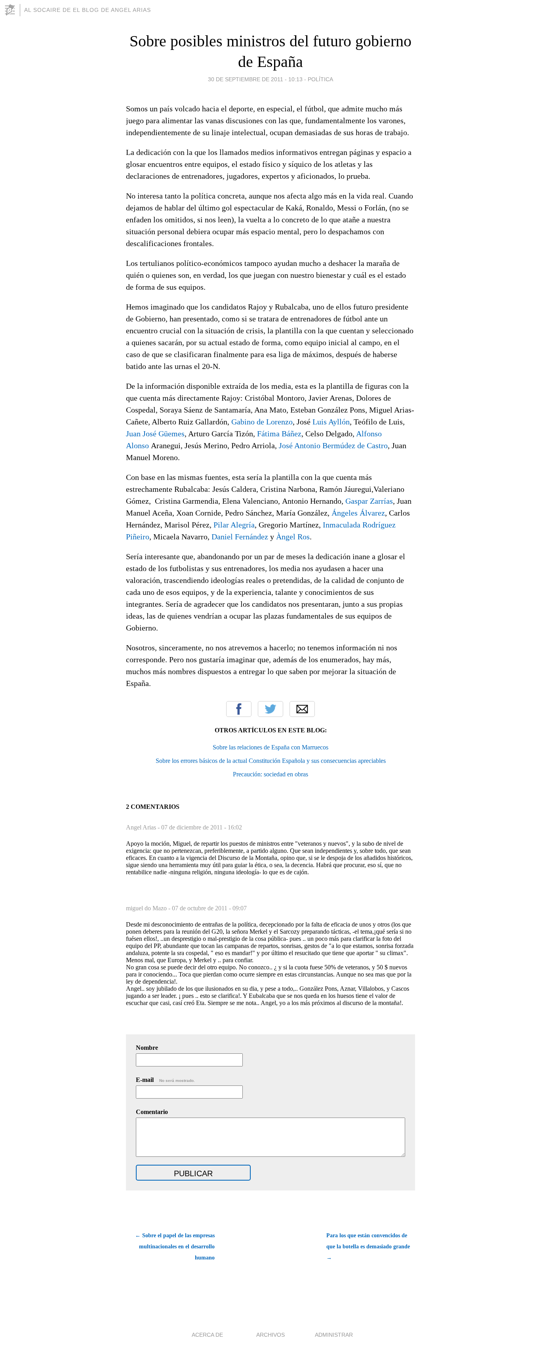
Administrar (334, 1335)
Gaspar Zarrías (369, 501)
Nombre (147, 1047)
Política (320, 79)
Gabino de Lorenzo (262, 421)
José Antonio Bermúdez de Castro (333, 445)
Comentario (152, 1111)
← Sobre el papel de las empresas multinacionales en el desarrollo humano (175, 1247)
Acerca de (207, 1335)
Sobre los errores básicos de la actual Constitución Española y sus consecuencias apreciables (271, 760)
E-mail (165, 1079)
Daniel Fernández (239, 536)
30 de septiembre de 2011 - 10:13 (255, 79)
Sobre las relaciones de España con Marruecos (270, 747)
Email (302, 709)
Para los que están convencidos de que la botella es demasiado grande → (368, 1247)
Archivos (270, 1335)
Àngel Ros (293, 536)
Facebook (238, 709)
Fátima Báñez (279, 433)
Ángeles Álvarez (358, 512)
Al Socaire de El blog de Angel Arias (87, 10)
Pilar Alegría (234, 524)
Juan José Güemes (155, 433)
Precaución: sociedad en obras (270, 774)
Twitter (270, 709)
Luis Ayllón (331, 421)
